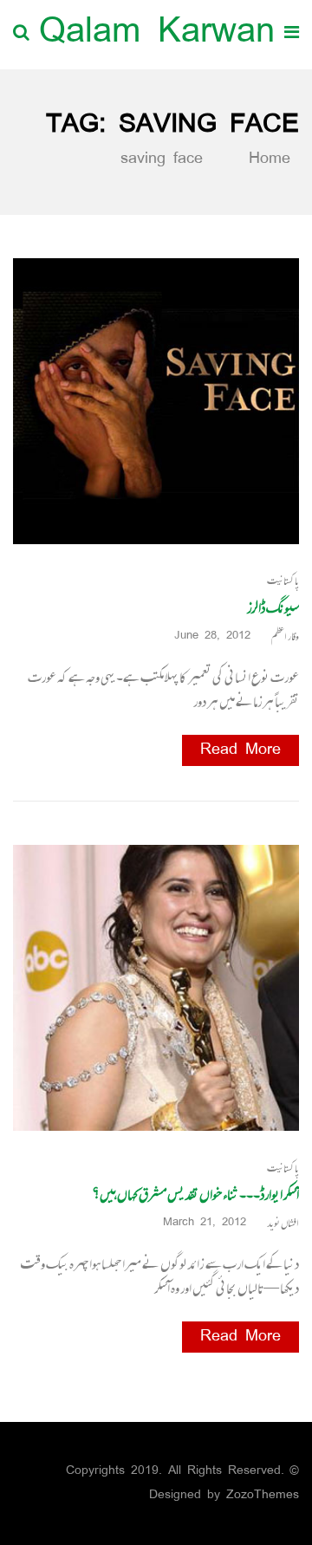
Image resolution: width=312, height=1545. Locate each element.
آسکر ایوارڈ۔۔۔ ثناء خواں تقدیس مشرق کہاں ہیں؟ (196, 1194)
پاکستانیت (283, 581)
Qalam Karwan (157, 34)
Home (265, 159)
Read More (240, 750)
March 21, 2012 (204, 1223)
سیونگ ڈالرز (273, 607)
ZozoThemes (262, 1495)
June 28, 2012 (212, 636)
